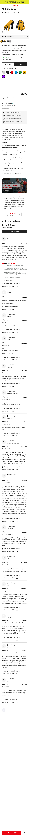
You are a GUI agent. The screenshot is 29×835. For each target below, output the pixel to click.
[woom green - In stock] (20, 72)
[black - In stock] (8, 72)
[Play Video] (14, 185)
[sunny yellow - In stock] (24, 72)
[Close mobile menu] (24, 833)
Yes (17, 286)
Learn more (5, 108)
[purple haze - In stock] (3, 76)
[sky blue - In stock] (16, 72)
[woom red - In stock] (12, 72)
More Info (25, 36)
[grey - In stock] (3, 72)
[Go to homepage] (14, 6)
